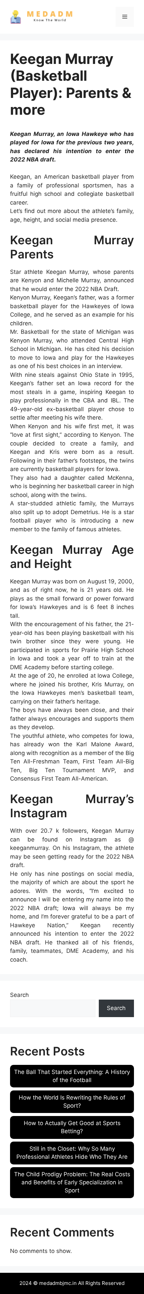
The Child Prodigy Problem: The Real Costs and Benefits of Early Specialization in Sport (72, 1182)
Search (19, 995)
